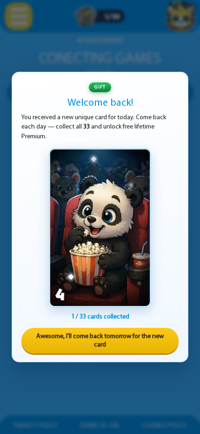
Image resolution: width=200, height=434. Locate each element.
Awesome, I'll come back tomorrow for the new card (100, 340)
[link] (100, 227)
